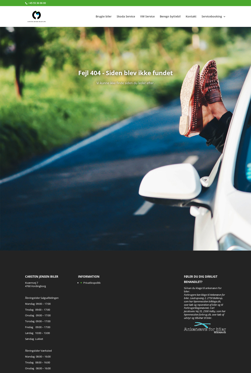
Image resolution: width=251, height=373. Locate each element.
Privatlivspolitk (92, 283)
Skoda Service (126, 16)
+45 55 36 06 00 (37, 3)
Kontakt (191, 16)
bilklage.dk (214, 301)
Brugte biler (104, 16)
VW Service (147, 16)
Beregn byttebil (170, 16)
